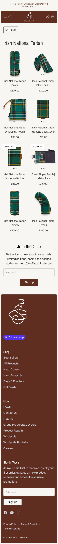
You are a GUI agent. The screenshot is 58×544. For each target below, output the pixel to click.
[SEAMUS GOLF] (29, 17)
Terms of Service (11, 528)
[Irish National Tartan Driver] (14, 63)
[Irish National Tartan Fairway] (14, 203)
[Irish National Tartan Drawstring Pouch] (14, 109)
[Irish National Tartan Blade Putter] (43, 63)
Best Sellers (10, 357)
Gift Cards (9, 387)
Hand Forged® (12, 375)
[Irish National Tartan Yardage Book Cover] (43, 109)
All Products (10, 363)
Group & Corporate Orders (19, 424)
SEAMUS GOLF (19, 537)
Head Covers (11, 369)
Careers (8, 448)
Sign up (29, 282)
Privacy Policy (10, 524)
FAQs (7, 406)
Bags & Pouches (13, 381)
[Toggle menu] (5, 17)
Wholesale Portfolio (15, 442)
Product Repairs (13, 430)
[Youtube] (12, 513)
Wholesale (9, 436)
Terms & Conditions (30, 524)
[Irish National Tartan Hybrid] (43, 203)
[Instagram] (18, 513)
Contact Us (10, 412)
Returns (8, 418)
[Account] (46, 17)
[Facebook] (5, 513)
